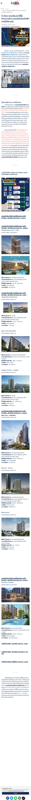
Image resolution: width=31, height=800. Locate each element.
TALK (7, 9)
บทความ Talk (20, 693)
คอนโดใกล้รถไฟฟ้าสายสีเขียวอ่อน (14, 687)
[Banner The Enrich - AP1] (15, 78)
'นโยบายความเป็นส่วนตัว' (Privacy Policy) (16, 791)
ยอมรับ (15, 793)
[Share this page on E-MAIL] (19, 798)
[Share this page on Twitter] (11, 798)
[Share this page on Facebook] (7, 798)
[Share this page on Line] (15, 798)
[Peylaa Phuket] (15, 265)
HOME (2, 9)
